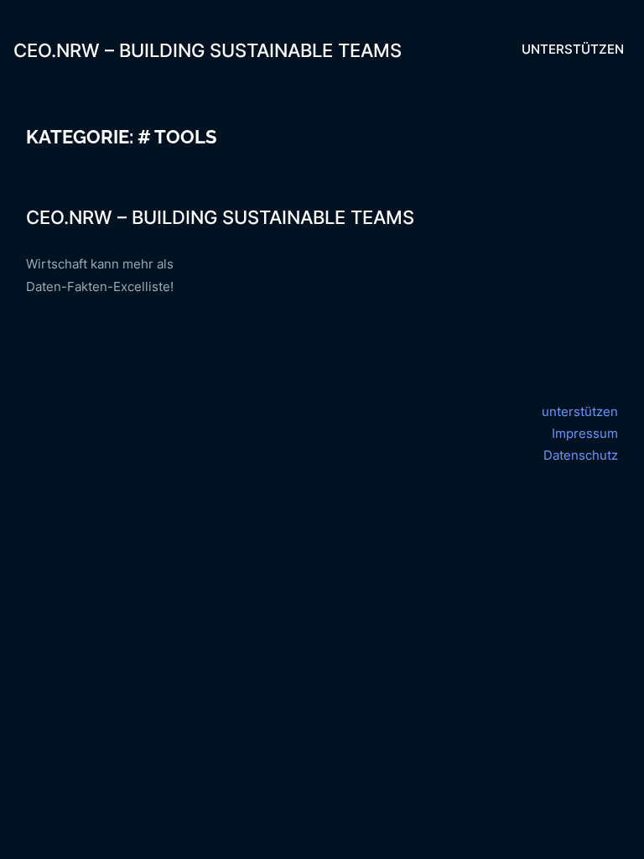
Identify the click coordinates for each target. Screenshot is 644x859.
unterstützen (580, 411)
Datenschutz (580, 455)
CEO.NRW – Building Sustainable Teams (207, 50)
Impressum (585, 433)
